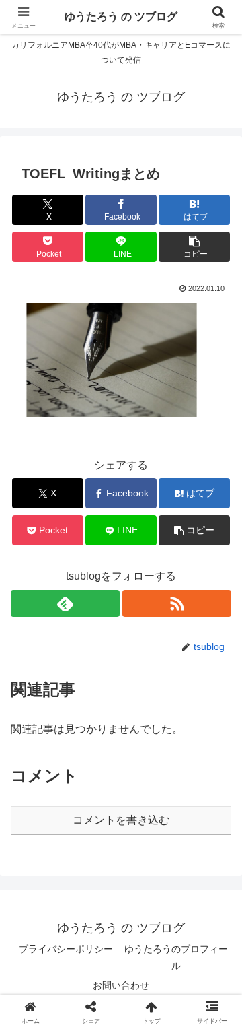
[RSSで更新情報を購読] (176, 603)
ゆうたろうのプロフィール (176, 957)
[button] (195, 247)
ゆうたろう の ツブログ (121, 16)
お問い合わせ (121, 985)
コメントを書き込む (121, 820)
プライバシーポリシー (66, 948)
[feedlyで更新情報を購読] (65, 603)
